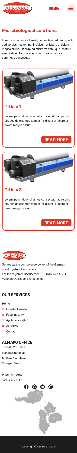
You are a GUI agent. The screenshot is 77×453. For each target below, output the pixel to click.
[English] (56, 8)
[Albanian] (51, 8)
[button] (71, 8)
